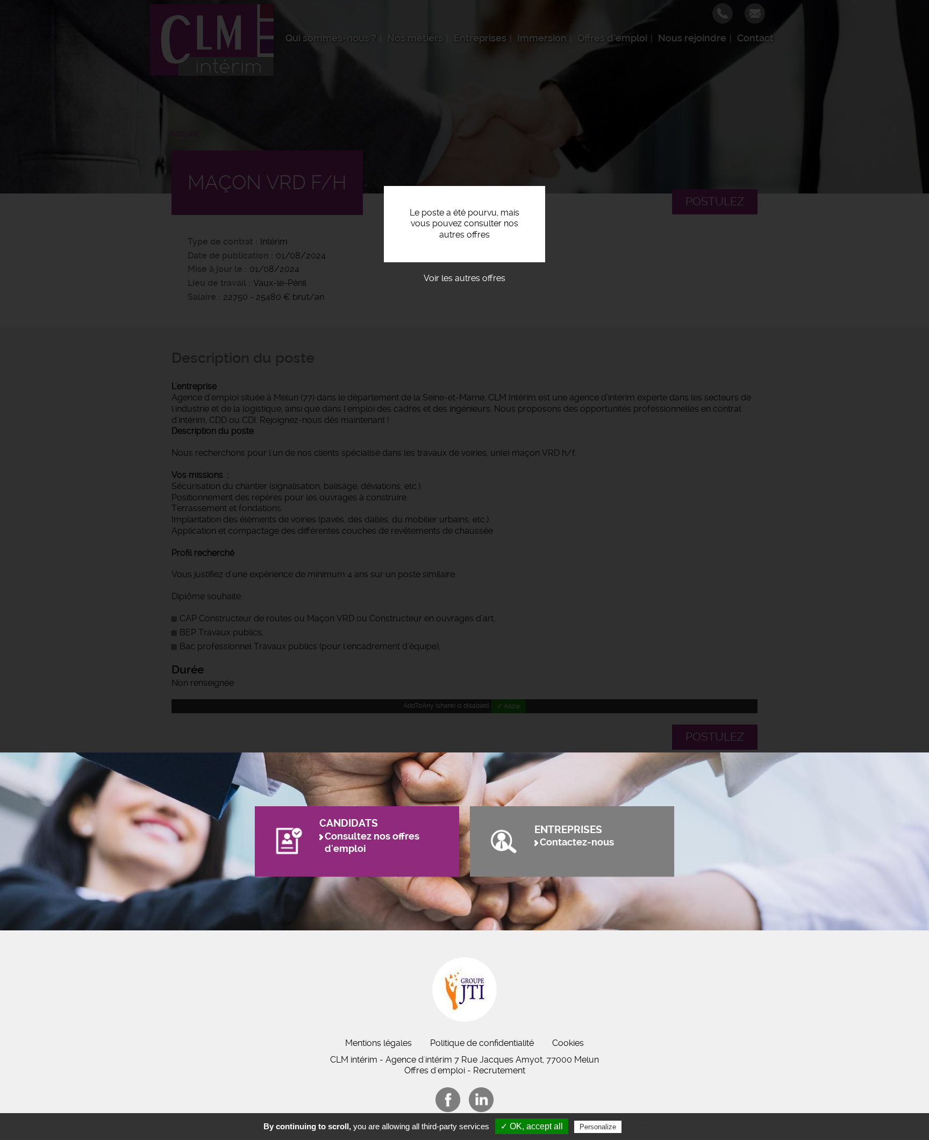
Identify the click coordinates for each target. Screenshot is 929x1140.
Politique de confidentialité (482, 1043)
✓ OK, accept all (532, 1126)
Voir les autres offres (464, 278)
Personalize (598, 1127)
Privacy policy (650, 1126)
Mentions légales (378, 1043)
